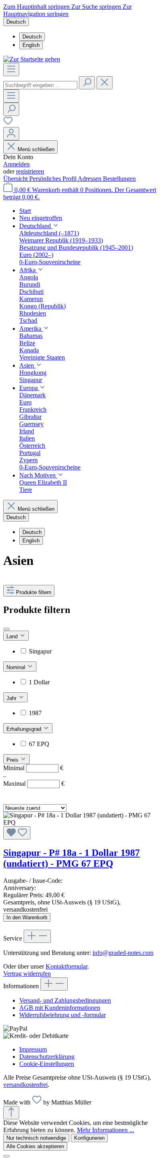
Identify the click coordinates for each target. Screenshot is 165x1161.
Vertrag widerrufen (27, 973)
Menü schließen (36, 149)
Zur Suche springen (97, 6)
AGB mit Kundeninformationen (59, 1007)
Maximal (33, 783)
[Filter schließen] (6, 629)
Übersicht (16, 178)
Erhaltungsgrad (24, 729)
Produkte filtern (33, 592)
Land (12, 636)
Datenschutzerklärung (46, 1056)
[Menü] (11, 69)
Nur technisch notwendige (36, 1138)
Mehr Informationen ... (105, 1130)
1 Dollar (39, 682)
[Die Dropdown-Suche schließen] (105, 82)
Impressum (33, 1049)
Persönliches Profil (53, 178)
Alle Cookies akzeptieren (35, 1146)
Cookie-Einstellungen (46, 1063)
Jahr (12, 698)
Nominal (16, 667)
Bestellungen (119, 178)
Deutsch (32, 37)
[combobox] (40, 85)
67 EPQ (39, 743)
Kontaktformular (66, 966)
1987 (35, 713)
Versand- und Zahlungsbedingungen (65, 1000)
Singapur (40, 651)
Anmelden (16, 164)
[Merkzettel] (8, 123)
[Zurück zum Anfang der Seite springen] (11, 1112)
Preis (13, 760)
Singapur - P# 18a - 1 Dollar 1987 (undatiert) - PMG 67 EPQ (71, 858)
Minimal (33, 768)
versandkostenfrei (25, 1084)
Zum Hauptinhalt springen (37, 6)
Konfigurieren (89, 1138)
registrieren (30, 171)
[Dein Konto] (11, 133)
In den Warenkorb (26, 917)
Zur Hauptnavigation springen (67, 10)
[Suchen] (87, 82)
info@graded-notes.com (123, 952)
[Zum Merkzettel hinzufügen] (16, 832)
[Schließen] (6, 1156)
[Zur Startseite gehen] (31, 59)
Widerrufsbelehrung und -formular (62, 1014)
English (31, 45)
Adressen (90, 178)
